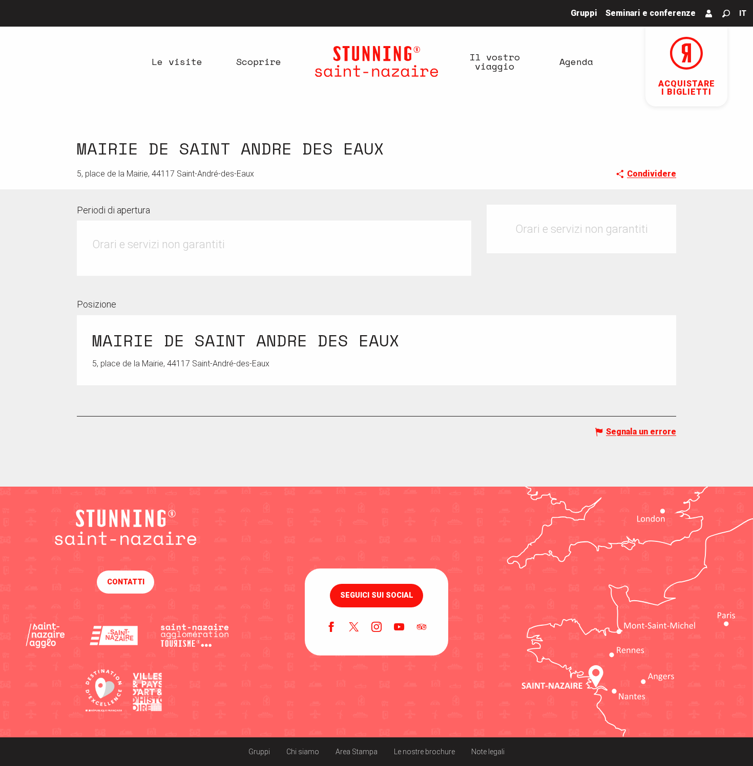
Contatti (125, 582)
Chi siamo (302, 752)
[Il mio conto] (709, 13)
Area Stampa (357, 752)
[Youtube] (399, 628)
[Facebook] (331, 628)
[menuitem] (177, 61)
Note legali (488, 752)
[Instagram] (376, 628)
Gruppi (259, 752)
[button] (726, 13)
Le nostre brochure (424, 752)
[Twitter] (354, 628)
